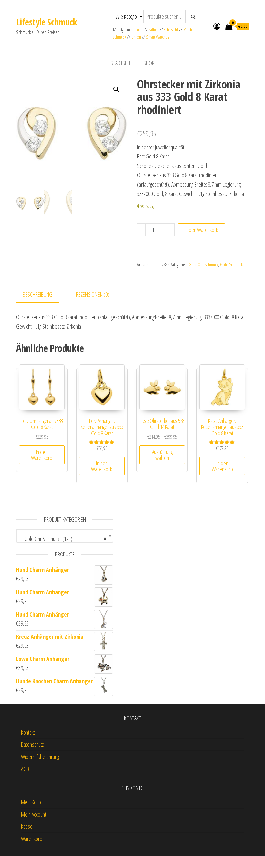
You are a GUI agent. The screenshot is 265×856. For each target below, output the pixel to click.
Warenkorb (31, 838)
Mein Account (33, 814)
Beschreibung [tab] (37, 294)
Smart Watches (157, 37)
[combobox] (64, 536)
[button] (116, 89)
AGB (25, 769)
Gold (139, 29)
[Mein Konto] (216, 26)
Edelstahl (171, 29)
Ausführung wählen (162, 455)
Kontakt (28, 732)
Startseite (122, 63)
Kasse (27, 826)
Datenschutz (32, 744)
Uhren (136, 37)
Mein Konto (32, 802)
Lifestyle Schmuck (46, 22)
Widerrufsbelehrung (40, 756)
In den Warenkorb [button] (41, 455)
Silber (154, 29)
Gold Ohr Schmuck (203, 264)
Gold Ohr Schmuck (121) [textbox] (62, 539)
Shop (148, 63)
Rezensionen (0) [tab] (92, 294)
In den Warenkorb (201, 230)
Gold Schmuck (231, 264)
